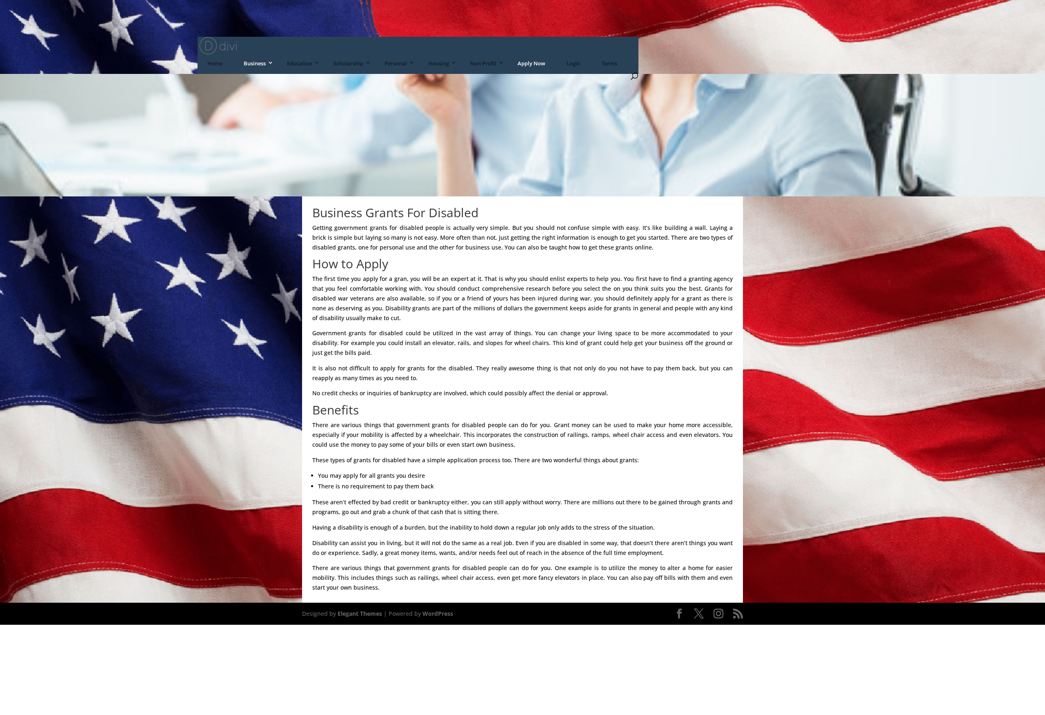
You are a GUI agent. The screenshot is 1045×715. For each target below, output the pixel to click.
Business (255, 63)
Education (299, 63)
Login (573, 63)
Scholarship (348, 63)
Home (214, 63)
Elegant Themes (360, 613)
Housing (438, 63)
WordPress (437, 613)
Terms (609, 63)
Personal (396, 63)
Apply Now (531, 63)
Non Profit (483, 63)
